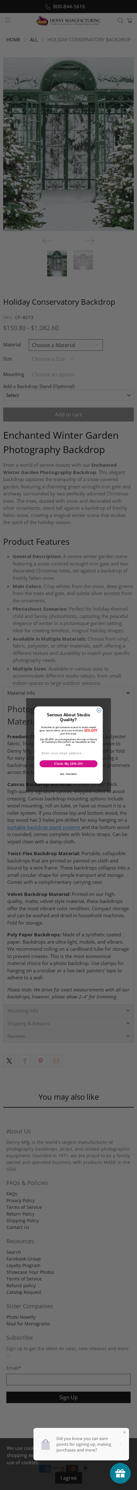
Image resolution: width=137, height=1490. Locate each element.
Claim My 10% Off (68, 763)
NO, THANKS (68, 774)
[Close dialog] (99, 710)
